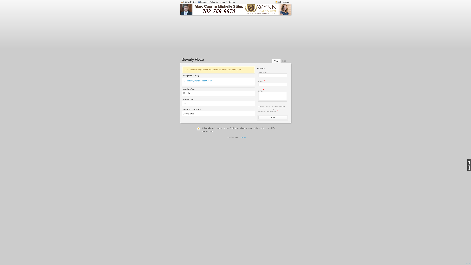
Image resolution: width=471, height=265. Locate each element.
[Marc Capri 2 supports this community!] (235, 14)
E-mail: (261, 81)
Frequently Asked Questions (212, 2)
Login (468, 264)
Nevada (286, 2)
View (276, 61)
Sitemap (243, 137)
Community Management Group (198, 81)
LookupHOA (189, 2)
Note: (261, 91)
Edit (284, 61)
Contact (231, 2)
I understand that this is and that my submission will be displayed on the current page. (271, 109)
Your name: (263, 72)
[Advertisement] (235, 33)
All (279, 2)
